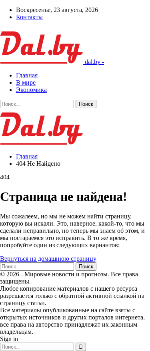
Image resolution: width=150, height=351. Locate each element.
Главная (27, 75)
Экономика (31, 89)
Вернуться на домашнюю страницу (48, 258)
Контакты (29, 17)
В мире (26, 82)
